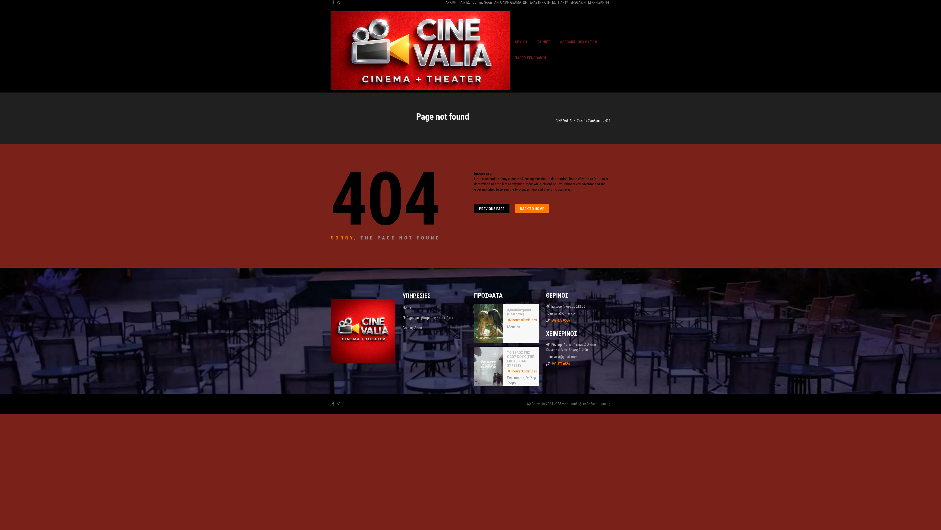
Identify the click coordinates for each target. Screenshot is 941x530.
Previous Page (492, 209)
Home (407, 307)
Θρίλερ (531, 378)
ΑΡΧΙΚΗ (451, 2)
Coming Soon (482, 2)
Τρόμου (512, 383)
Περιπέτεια (515, 378)
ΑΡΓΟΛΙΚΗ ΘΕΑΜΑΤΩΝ (510, 2)
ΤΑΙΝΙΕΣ (464, 2)
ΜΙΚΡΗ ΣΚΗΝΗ (598, 2)
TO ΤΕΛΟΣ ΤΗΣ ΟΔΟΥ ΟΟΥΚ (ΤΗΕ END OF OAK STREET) (520, 359)
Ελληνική (513, 326)
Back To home (532, 209)
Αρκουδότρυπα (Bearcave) (519, 312)
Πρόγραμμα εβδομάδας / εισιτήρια (428, 318)
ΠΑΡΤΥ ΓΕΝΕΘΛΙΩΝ (572, 2)
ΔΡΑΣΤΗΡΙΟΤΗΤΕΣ (543, 2)
